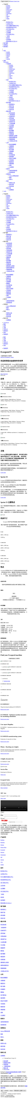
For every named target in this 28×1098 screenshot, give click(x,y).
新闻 (7, 181)
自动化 (8, 37)
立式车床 (8, 30)
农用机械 (11, 134)
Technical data (6, 681)
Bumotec (8, 7)
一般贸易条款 (6, 1066)
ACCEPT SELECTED (9, 1096)
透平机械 (11, 118)
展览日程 (11, 184)
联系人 (11, 179)
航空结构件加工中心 (11, 27)
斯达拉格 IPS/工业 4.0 (11, 41)
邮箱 (2, 815)
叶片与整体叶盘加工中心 (12, 25)
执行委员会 (12, 154)
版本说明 (5, 1061)
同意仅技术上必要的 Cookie (20, 1090)
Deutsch (8, 53)
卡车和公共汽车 (13, 141)
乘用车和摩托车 (13, 137)
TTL (7, 17)
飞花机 (8, 36)
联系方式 (8, 188)
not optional (3, 1093)
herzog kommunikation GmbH (13, 1071)
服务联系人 (12, 104)
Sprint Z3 (5, 329)
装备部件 (11, 127)
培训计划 (11, 109)
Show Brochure (4, 374)
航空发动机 (12, 113)
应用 (4, 326)
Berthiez (8, 5)
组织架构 (11, 156)
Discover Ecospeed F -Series (7, 357)
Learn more (3, 472)
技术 (7, 79)
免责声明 (5, 1064)
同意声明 (4, 823)
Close (2, 812)
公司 (7, 142)
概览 (4, 324)
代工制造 (11, 125)
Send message (4, 834)
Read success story (5, 709)
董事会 (11, 153)
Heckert (8, 12)
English (8, 52)
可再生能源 (12, 120)
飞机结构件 (12, 114)
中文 (4, 50)
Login (4, 191)
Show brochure (4, 787)
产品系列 (8, 63)
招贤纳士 (5, 44)
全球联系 (11, 189)
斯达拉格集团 (12, 144)
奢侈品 (11, 128)
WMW (7, 18)
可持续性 (11, 160)
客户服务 (5, 43)
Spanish (8, 59)
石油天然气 (12, 116)
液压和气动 (12, 121)
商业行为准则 (12, 158)
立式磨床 (8, 32)
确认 (2, 1090)
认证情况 (11, 167)
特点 (4, 332)
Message (3, 818)
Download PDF (4, 700)
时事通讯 (11, 151)
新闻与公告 (12, 182)
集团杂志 (11, 147)
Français (8, 54)
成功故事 (11, 107)
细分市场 (8, 111)
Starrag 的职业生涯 (13, 175)
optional (2, 1095)
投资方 (8, 168)
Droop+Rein (9, 9)
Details (11, 1090)
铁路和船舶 (12, 139)
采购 (10, 165)
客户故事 (11, 149)
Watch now (3, 774)
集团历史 (11, 161)
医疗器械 (11, 130)
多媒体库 (11, 146)
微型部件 (11, 132)
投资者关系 (12, 172)
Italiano (8, 56)
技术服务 (8, 39)
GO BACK (6, 322)
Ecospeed (8, 10)
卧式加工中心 (9, 22)
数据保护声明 (6, 1062)
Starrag (8, 16)
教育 (10, 177)
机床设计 (5, 330)
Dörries (8, 8)
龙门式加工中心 (10, 29)
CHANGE (6, 1090)
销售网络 (11, 163)
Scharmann (8, 13)
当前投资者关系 (13, 170)
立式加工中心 (9, 23)
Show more (3, 798)
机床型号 (5, 334)
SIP (7, 14)
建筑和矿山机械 (13, 135)
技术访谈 (11, 186)
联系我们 (5, 46)
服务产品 (11, 106)
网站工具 (5, 1068)
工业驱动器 (12, 123)
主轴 (4, 327)
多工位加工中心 (10, 34)
